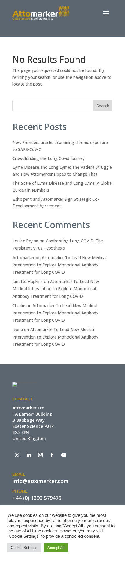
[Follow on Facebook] (52, 455)
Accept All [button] (56, 548)
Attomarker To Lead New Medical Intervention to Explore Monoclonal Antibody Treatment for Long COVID (59, 265)
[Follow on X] (17, 455)
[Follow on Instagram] (40, 455)
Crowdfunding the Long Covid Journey (48, 158)
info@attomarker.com (40, 481)
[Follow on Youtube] (63, 455)
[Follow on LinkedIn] (28, 455)
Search (103, 105)
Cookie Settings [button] (24, 548)
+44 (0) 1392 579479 (36, 497)
